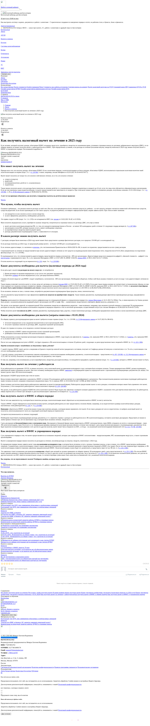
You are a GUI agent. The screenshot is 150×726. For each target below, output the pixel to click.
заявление (68, 370)
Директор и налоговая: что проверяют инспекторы (18, 527)
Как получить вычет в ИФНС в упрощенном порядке (126, 594)
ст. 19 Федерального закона (20, 192)
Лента (3, 31)
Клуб (2, 605)
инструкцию (5, 258)
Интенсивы (5, 598)
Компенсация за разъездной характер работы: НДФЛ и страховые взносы (26, 522)
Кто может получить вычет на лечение (14, 592)
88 (134, 427)
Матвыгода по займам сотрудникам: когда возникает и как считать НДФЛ (26, 542)
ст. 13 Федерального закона (85, 319)
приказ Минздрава (94, 300)
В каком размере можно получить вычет (67, 592)
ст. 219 (57, 386)
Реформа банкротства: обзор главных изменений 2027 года (21, 501)
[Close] (3, 11)
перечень (36, 247)
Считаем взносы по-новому (77, 87)
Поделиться (5, 485)
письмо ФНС (63, 284)
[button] (75, 85)
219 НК (120, 354)
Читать (3, 200)
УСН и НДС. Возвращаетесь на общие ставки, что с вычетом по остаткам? (27, 536)
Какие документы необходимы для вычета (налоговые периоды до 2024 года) (108, 592)
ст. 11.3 (127, 427)
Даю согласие (6, 714)
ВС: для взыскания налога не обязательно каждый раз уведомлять (24, 560)
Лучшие (11, 574)
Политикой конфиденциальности (69, 684)
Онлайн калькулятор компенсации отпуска (36, 89)
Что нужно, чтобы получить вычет (40, 592)
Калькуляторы (10, 671)
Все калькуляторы (7, 87)
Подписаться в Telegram (9, 637)
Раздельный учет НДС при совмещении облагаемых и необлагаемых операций (28, 507)
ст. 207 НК (132, 226)
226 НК (63, 386)
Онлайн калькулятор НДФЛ (10, 89)
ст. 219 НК (34, 172)
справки (15, 275)
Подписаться (5, 30)
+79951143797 (13, 653)
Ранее (19, 574)
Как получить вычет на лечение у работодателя (57, 594)
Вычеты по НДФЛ (7, 476)
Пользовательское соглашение (87, 667)
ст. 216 (39, 261)
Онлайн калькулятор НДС (60, 89)
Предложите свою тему (9, 615)
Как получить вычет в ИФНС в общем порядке (91, 594)
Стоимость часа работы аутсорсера (55, 87)
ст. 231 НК (73, 391)
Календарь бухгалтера (23, 671)
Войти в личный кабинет (9, 7)
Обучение (34, 671)
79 (132, 427)
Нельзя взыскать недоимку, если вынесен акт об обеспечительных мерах (26, 551)
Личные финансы (7, 478)
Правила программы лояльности (65, 667)
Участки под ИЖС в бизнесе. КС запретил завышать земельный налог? (26, 516)
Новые (3, 574)
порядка (86, 337)
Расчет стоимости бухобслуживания (26, 87)
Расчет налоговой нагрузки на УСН (100, 87)
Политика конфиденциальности (43, 667)
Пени (41, 87)
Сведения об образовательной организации (16, 667)
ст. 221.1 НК (138, 342)
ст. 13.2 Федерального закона (134, 354)
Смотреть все (6, 74)
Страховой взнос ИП (120, 87)
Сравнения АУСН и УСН (137, 87)
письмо (56, 219)
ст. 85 (115, 354)
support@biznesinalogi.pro (14, 650)
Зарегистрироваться (8, 26)
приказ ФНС (82, 258)
